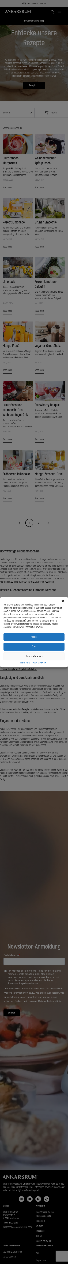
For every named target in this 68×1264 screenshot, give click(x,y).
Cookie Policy (25, 663)
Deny (34, 646)
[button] (63, 601)
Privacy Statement (39, 663)
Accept (34, 636)
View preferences (34, 656)
